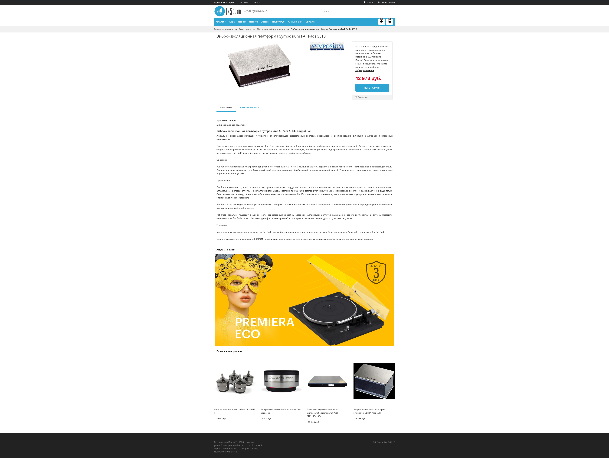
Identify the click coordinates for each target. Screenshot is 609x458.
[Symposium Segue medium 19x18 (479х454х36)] (327, 381)
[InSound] (227, 11)
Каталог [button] (220, 21)
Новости (253, 21)
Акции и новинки (237, 21)
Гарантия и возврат (224, 2)
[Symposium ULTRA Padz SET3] (374, 381)
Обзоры (265, 21)
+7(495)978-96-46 (255, 11)
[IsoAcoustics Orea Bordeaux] (281, 381)
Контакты (310, 21)
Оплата (257, 2)
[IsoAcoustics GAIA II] (235, 381)
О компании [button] (294, 21)
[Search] (391, 11)
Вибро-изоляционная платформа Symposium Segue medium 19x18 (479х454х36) (322, 412)
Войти (370, 2)
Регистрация (388, 2)
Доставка (243, 2)
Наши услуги (278, 21)
